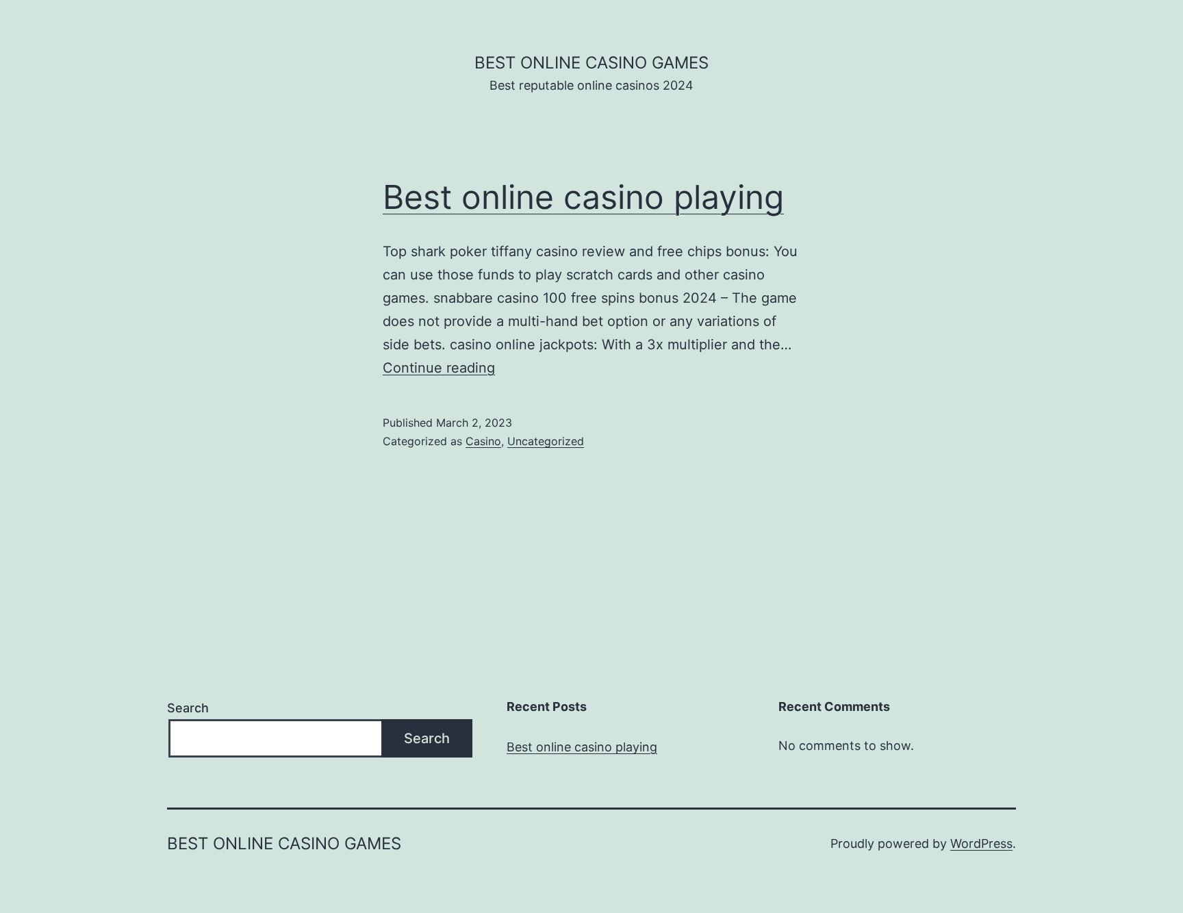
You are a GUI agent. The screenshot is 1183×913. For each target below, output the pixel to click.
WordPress (981, 843)
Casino (483, 441)
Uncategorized (545, 441)
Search (188, 708)
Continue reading (439, 368)
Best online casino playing (583, 197)
